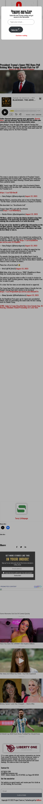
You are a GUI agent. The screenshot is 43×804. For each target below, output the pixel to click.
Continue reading (21, 35)
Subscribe (14, 30)
